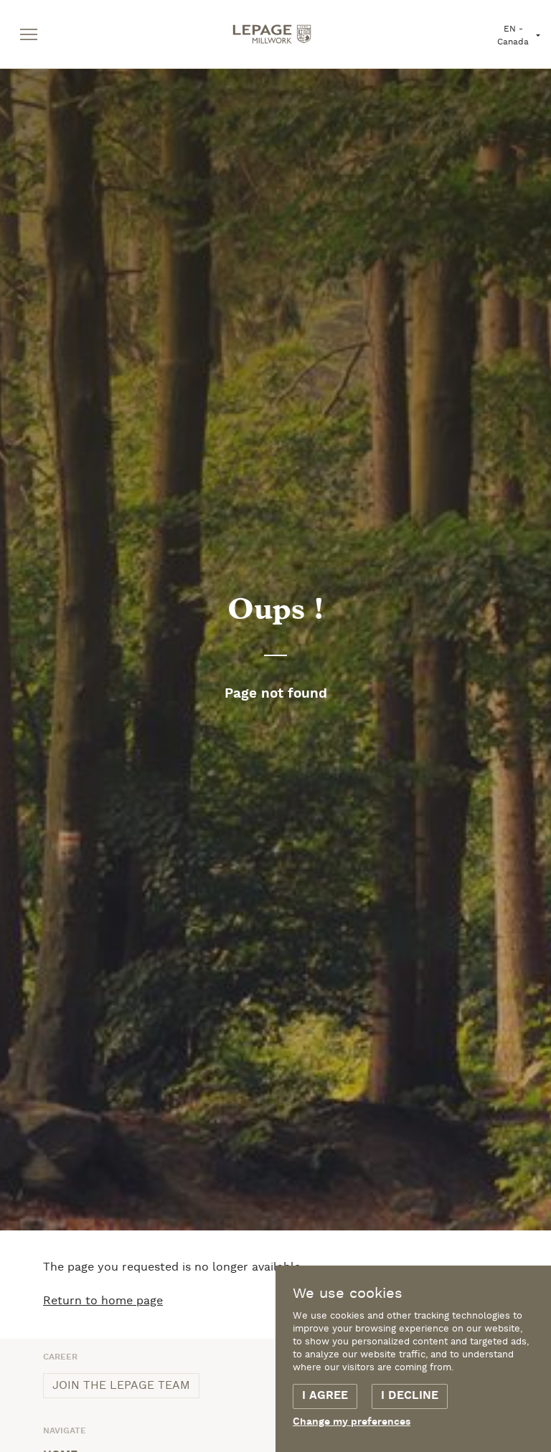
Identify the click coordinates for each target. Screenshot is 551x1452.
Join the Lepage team (121, 1385)
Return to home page (103, 1301)
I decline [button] (409, 1396)
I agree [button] (325, 1396)
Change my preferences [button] (351, 1422)
